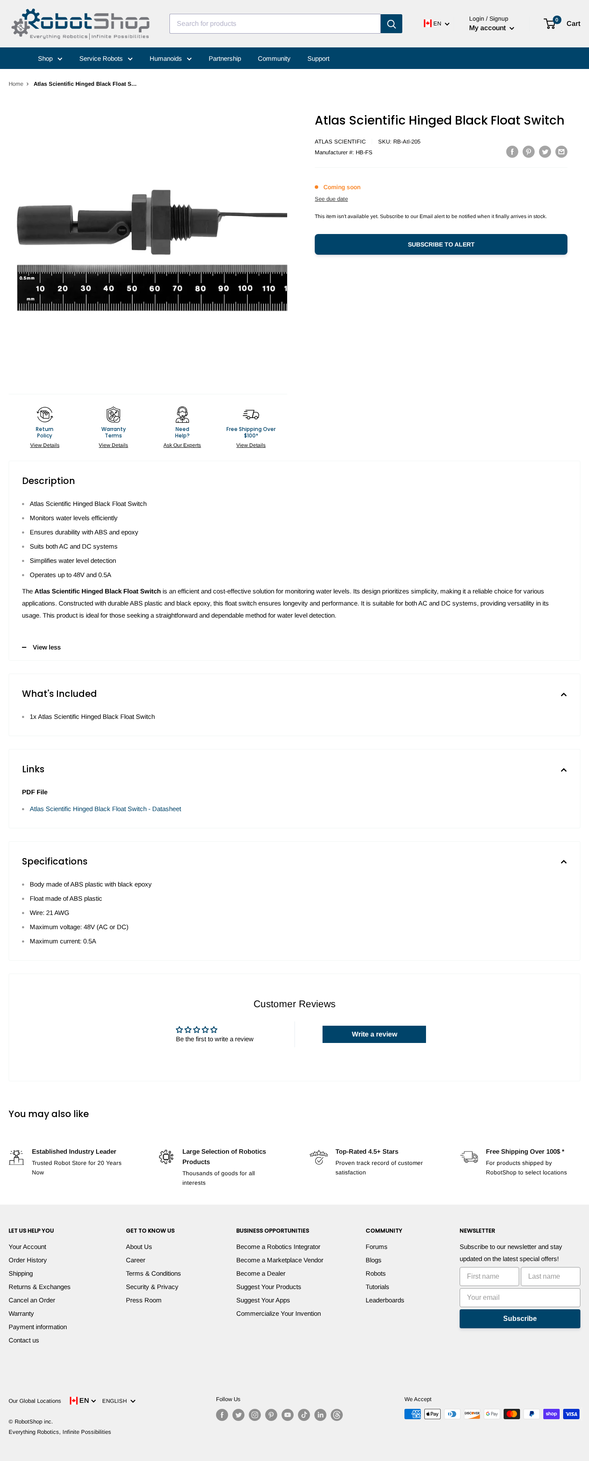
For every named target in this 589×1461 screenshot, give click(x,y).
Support (318, 58)
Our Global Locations (35, 1401)
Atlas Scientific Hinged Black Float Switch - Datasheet (105, 808)
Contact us (24, 1340)
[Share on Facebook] (512, 151)
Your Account (27, 1246)
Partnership (225, 58)
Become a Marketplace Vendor (279, 1260)
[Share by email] (561, 151)
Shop (46, 58)
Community (274, 58)
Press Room (144, 1300)
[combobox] (275, 24)
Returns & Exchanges (40, 1286)
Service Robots (102, 58)
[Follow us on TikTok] (304, 1415)
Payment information (38, 1326)
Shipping (21, 1273)
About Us (139, 1246)
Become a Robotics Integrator (278, 1246)
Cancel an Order (32, 1300)
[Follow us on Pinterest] (271, 1415)
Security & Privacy (152, 1286)
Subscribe (520, 1318)
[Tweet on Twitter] (545, 151)
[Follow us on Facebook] (222, 1415)
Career (135, 1260)
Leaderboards (385, 1300)
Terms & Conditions (153, 1273)
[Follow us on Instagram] (255, 1415)
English (116, 1401)
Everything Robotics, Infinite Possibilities (60, 1432)
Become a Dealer (260, 1273)
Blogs (374, 1260)
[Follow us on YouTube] (288, 1415)
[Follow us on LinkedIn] (320, 1415)
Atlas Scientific (340, 141)
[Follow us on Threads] (337, 1415)
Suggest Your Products (268, 1286)
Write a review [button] (374, 1034)
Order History (28, 1260)
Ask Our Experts (182, 445)
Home (16, 84)
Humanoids (167, 58)
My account (488, 27)
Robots (376, 1273)
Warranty (21, 1313)
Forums (377, 1246)
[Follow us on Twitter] (238, 1415)
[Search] (391, 23)
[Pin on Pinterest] (529, 151)
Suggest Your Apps (263, 1300)
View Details (45, 445)
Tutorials (377, 1286)
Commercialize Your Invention (278, 1313)
